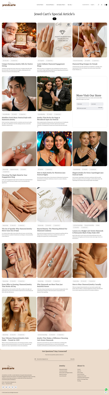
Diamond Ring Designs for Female (84, 64)
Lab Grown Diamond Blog (77, 225)
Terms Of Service (80, 374)
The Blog (79, 380)
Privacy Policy (80, 372)
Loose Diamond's (62, 376)
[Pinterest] (12, 387)
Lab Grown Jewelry (63, 371)
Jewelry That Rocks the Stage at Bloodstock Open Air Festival (48, 119)
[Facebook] (3, 387)
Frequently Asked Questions (83, 377)
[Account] (101, 4)
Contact (79, 369)
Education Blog (5, 169)
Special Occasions (63, 374)
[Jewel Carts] (9, 5)
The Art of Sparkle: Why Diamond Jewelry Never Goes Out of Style (17, 230)
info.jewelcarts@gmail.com (10, 382)
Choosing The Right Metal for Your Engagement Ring (14, 176)
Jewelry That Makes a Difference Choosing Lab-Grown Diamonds (52, 339)
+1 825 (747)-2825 (8, 383)
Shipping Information (81, 376)
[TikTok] (9, 387)
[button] (40, 4)
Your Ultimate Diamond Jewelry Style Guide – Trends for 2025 (15, 339)
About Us (79, 371)
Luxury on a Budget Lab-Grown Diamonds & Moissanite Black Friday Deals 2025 (87, 232)
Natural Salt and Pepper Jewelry (65, 372)
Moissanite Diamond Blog (78, 60)
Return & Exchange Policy (82, 379)
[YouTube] (16, 387)
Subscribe (100, 107)
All (54, 18)
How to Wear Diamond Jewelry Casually (86, 284)
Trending (97, 225)
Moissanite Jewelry (63, 369)
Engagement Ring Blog (14, 169)
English (92, 4)
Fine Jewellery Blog (6, 114)
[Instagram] (6, 387)
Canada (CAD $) (85, 4)
